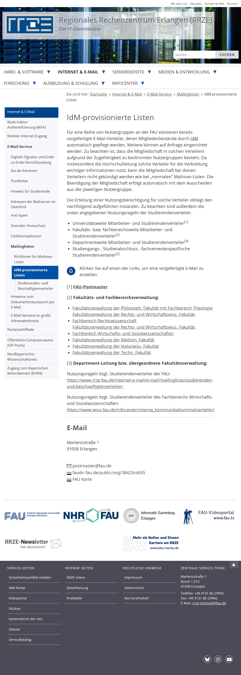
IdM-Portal (17, 588)
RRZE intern (76, 577)
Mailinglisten (22, 246)
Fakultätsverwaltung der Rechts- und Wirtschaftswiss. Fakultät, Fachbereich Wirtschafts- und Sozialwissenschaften (134, 330)
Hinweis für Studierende (30, 191)
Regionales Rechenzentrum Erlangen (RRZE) (135, 20)
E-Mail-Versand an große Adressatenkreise (31, 318)
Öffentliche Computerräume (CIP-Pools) (30, 343)
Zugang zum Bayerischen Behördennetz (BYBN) (27, 371)
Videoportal (18, 598)
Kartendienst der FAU (26, 619)
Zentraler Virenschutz (28, 225)
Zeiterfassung (77, 588)
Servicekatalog (20, 639)
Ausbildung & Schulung (70, 83)
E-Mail (77, 428)
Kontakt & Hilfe (214, 4)
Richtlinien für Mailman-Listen (33, 259)
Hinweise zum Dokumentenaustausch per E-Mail (33, 301)
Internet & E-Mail (78, 72)
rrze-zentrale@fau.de (209, 603)
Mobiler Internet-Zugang (27, 135)
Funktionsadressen (26, 236)
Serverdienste (128, 72)
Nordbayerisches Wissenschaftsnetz (22, 357)
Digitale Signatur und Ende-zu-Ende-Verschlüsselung (33, 159)
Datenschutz (134, 588)
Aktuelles (196, 4)
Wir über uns (179, 4)
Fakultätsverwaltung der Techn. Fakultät (111, 352)
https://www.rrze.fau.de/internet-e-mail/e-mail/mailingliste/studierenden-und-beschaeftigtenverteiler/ (140, 383)
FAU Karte (82, 479)
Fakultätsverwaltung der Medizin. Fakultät (113, 340)
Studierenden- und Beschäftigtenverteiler (35, 286)
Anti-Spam (19, 215)
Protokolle (74, 598)
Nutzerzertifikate (20, 329)
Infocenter (124, 83)
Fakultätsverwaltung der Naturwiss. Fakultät (115, 346)
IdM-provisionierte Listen (31, 272)
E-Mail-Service (19, 146)
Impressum (133, 577)
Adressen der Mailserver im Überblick (33, 204)
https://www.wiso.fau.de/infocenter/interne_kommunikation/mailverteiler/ (140, 409)
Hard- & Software (24, 72)
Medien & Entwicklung (184, 72)
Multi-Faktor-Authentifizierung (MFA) (26, 125)
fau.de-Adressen (24, 170)
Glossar (14, 629)
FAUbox (14, 608)
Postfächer (19, 180)
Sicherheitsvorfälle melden (30, 577)
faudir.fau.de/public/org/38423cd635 (108, 472)
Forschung (16, 83)
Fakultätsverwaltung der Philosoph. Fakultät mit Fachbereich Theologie (142, 308)
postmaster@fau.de (91, 466)
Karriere (232, 4)
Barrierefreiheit (137, 598)
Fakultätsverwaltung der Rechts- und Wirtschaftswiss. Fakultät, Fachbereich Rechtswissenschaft (134, 317)
